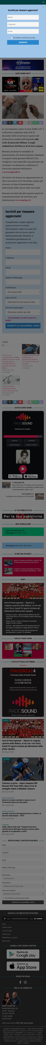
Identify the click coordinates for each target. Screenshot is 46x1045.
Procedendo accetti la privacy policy (24, 38)
